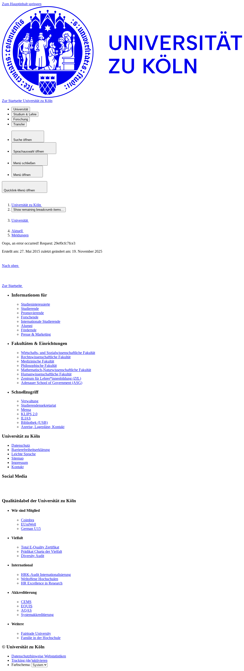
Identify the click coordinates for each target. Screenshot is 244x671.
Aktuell (17, 231)
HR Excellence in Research (41, 583)
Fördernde (28, 330)
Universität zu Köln (26, 205)
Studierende (30, 309)
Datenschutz (20, 445)
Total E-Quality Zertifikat (40, 547)
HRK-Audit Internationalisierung (46, 575)
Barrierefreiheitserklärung (30, 450)
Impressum (19, 463)
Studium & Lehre (24, 114)
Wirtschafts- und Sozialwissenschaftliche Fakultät (58, 353)
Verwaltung (29, 401)
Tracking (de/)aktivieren (29, 660)
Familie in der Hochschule (41, 638)
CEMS (26, 602)
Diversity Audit (32, 556)
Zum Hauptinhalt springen (21, 4)
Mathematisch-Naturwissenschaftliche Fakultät (56, 370)
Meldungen (20, 235)
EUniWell (28, 524)
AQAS (26, 610)
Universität (20, 109)
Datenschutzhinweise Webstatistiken (38, 656)
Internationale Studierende (40, 321)
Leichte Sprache (23, 454)
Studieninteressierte (35, 304)
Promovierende (32, 313)
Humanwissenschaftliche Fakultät (46, 374)
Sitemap (17, 458)
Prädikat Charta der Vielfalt (41, 551)
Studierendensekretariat (38, 405)
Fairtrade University (36, 633)
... (38, 209)
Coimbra (27, 520)
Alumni (26, 326)
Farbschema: (21, 665)
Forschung (20, 119)
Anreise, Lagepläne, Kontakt (42, 427)
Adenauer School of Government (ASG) (51, 383)
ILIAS (26, 418)
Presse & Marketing (36, 334)
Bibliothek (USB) (34, 422)
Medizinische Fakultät (37, 361)
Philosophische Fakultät (39, 366)
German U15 (31, 529)
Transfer (19, 124)
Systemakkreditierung (37, 615)
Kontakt (17, 467)
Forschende (29, 317)
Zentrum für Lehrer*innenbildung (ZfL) (51, 378)
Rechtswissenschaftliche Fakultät (46, 357)
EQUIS (26, 606)
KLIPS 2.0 (29, 414)
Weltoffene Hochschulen (39, 579)
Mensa (26, 410)
